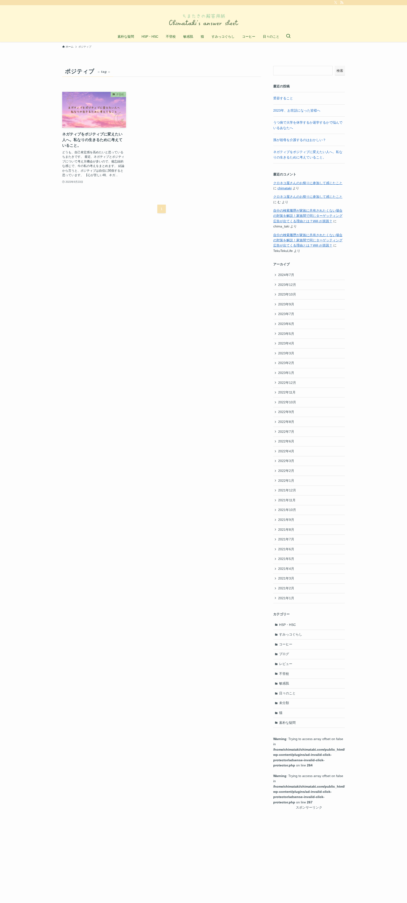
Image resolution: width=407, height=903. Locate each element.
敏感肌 (284, 683)
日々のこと (287, 693)
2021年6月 (286, 549)
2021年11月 (287, 500)
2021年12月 (287, 490)
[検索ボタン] (288, 36)
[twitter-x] (336, 2)
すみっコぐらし (290, 634)
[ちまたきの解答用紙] (203, 19)
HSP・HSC (287, 625)
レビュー (285, 664)
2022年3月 (286, 461)
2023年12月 (287, 285)
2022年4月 (286, 451)
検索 (340, 71)
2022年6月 (286, 441)
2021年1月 (286, 598)
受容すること (283, 98)
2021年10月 (287, 510)
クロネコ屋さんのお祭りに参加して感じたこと (307, 183)
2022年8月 (286, 422)
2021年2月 (286, 588)
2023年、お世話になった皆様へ (296, 110)
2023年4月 (286, 343)
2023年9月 (286, 304)
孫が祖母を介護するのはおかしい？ (299, 140)
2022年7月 (286, 431)
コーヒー (285, 644)
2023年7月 (286, 314)
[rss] (342, 2)
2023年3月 (286, 353)
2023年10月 (287, 294)
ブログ (284, 654)
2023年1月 (286, 373)
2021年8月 (286, 529)
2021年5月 (286, 559)
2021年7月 (286, 539)
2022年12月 (287, 383)
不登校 (284, 674)
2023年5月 (286, 334)
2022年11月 (287, 392)
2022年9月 (286, 412)
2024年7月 (286, 275)
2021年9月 (286, 520)
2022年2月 (286, 471)
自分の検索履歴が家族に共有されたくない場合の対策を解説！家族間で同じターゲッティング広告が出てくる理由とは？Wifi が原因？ (307, 216)
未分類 (284, 703)
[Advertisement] (309, 839)
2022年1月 (286, 480)
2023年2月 (286, 363)
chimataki (284, 188)
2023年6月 (286, 324)
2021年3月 (286, 578)
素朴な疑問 (287, 723)
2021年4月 (286, 569)
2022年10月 (287, 402)
